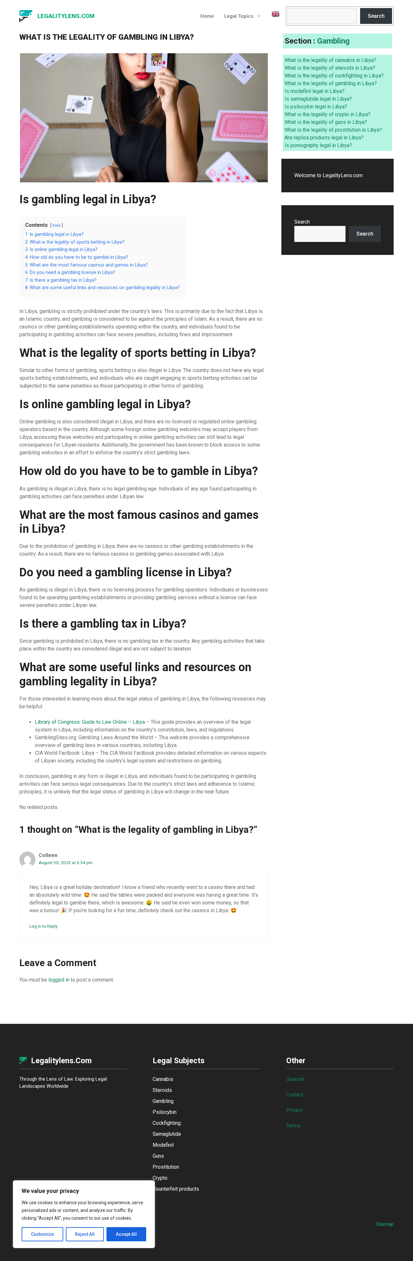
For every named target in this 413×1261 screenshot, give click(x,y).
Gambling (333, 40)
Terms (293, 1126)
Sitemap (385, 1224)
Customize (42, 1234)
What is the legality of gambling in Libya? (331, 83)
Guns (158, 1156)
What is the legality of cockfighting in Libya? (334, 76)
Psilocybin (164, 1112)
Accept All (126, 1234)
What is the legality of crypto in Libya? (327, 114)
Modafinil (163, 1145)
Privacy (294, 1110)
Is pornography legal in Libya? (318, 145)
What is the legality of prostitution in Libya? (333, 130)
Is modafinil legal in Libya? (315, 91)
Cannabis (163, 1079)
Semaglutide (167, 1134)
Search (376, 16)
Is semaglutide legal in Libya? (318, 99)
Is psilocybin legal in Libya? (316, 107)
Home (207, 16)
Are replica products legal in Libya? (324, 138)
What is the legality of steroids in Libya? (330, 68)
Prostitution (166, 1167)
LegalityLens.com (66, 16)
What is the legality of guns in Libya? (326, 122)
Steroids (162, 1090)
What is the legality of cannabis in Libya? (330, 60)
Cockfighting (167, 1123)
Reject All (85, 1234)
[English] (273, 16)
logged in (58, 980)
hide (57, 225)
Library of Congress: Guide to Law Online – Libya (90, 722)
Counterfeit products (176, 1189)
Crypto (160, 1178)
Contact (294, 1095)
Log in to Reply (43, 926)
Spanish (295, 1079)
